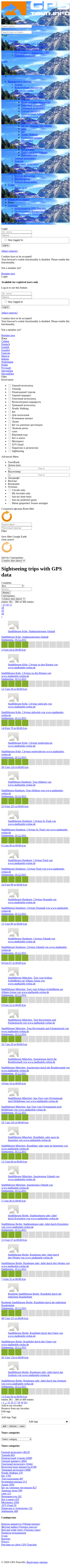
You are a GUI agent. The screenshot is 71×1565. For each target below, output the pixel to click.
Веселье (12, 480)
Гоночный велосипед (33, 105)
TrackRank (13, 462)
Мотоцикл (27, 140)
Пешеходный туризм (33, 114)
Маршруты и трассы (20, 81)
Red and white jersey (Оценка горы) (20, 1529)
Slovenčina (7, 370)
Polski (4, 364)
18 (2, 607)
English (5, 347)
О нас (11, 184)
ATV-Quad (27, 143)
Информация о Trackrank (28, 49)
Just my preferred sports (24, 500)
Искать (18, 84)
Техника (12, 486)
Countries (6, 582)
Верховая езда (29, 155)
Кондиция (13, 483)
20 (2, 613)
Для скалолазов (29, 117)
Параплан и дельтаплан (34, 152)
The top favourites (24, 90)
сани (23, 128)
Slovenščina (7, 373)
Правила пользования (13, 1532)
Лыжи (15, 421)
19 (2, 610)
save (22, 1426)
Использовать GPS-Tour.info (30, 43)
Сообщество (15, 173)
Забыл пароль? (9, 251)
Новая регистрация (19, 199)
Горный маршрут (30, 111)
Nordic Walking (29, 134)
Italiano (5, 359)
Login (4, 61)
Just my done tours (21, 496)
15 (4, 604)
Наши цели (21, 187)
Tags (13, 1417)
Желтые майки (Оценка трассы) (19, 1527)
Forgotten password (25, 55)
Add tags (6, 1417)
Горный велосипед (31, 96)
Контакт (19, 190)
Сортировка (16, 557)
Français (5, 353)
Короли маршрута (25, 176)
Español (5, 350)
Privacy (5, 1541)
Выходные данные (25, 193)
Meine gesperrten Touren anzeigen (30, 503)
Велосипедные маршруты (35, 102)
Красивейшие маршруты (28, 87)
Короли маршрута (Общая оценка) (20, 1524)
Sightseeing (27, 146)
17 (10, 604)
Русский (6, 367)
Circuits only (18, 490)
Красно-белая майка (26, 181)
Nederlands (7, 362)
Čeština (5, 341)
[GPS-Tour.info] (35, 14)
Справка (13, 40)
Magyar (5, 356)
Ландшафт (14, 478)
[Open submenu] (19, 41)
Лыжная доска (29, 119)
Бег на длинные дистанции (36, 125)
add (4, 1426)
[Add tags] (35, 1421)
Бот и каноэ (27, 149)
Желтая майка (22, 178)
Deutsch (5, 344)
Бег (23, 131)
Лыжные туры (29, 122)
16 (7, 604)
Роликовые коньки (31, 137)
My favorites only (21, 493)
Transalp (25, 99)
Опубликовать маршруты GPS (32, 46)
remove (13, 1426)
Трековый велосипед (33, 108)
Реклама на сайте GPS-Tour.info (19, 1544)
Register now (8, 273)
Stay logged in (15, 240)
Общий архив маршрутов (29, 93)
